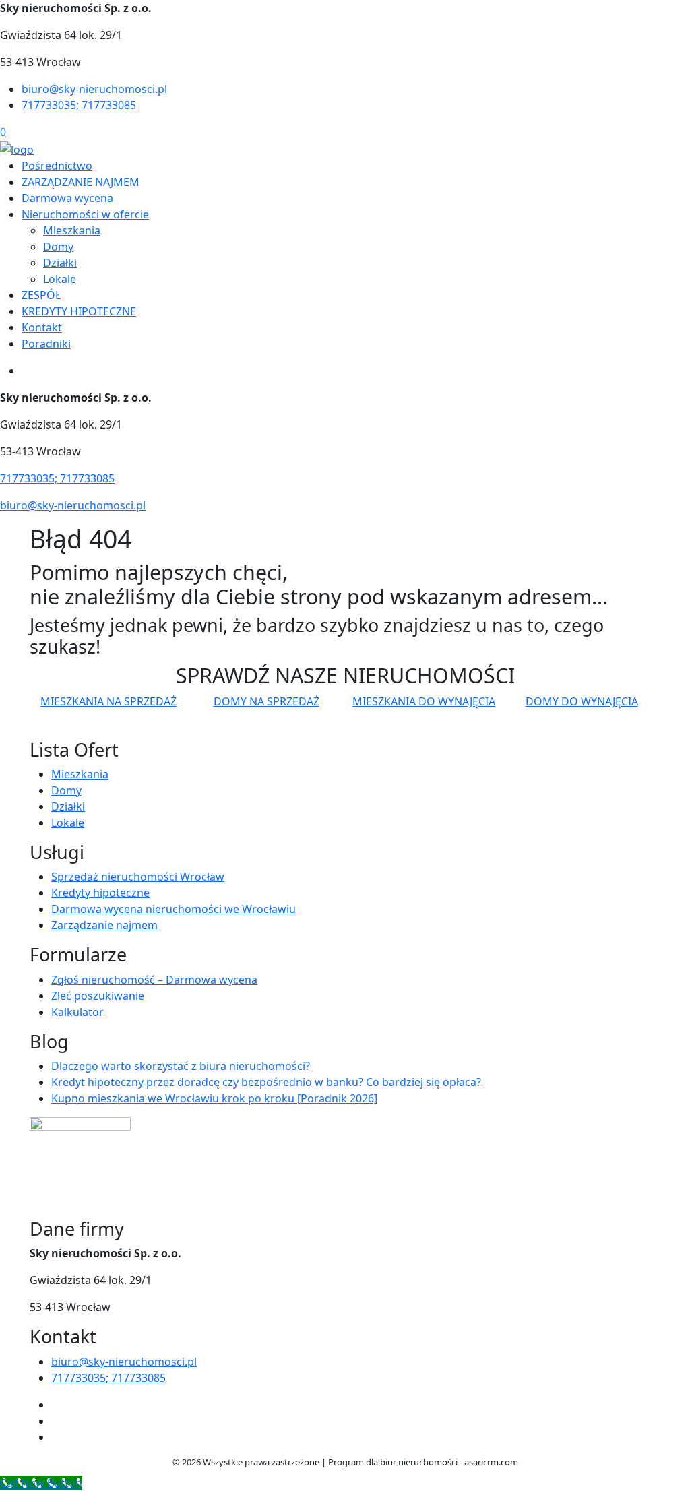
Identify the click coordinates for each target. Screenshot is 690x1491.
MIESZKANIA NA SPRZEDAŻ (108, 701)
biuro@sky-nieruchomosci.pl (94, 89)
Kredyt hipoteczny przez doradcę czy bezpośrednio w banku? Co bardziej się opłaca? (266, 1082)
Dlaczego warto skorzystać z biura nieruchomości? (180, 1065)
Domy (58, 246)
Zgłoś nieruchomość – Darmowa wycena (154, 979)
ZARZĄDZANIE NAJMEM (80, 182)
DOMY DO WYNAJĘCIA (582, 701)
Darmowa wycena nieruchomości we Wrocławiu (173, 908)
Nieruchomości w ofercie (85, 214)
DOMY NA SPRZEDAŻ (266, 701)
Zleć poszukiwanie (97, 995)
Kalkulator (77, 1012)
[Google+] (56, 1437)
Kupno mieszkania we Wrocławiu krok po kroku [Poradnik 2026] (214, 1098)
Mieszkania (71, 230)
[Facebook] (56, 1404)
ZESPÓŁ (41, 295)
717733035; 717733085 (79, 105)
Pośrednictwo (57, 165)
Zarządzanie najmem (104, 925)
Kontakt (42, 327)
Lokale (59, 279)
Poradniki (46, 343)
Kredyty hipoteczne (100, 892)
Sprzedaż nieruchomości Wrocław (137, 876)
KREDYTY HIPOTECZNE (79, 311)
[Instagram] (56, 1421)
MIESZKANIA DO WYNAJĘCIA (423, 701)
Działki (60, 262)
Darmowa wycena (67, 198)
